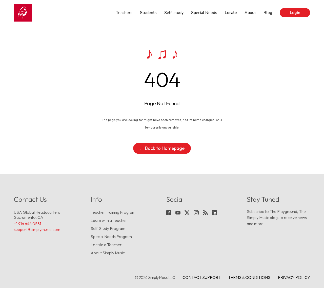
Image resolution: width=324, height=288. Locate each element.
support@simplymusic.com (37, 229)
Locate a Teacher (106, 244)
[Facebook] (168, 212)
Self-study (174, 12)
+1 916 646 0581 (27, 223)
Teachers (124, 12)
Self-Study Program (108, 228)
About (250, 12)
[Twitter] (187, 212)
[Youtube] (177, 212)
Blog (268, 12)
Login (295, 12)
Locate (231, 12)
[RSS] (205, 212)
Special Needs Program (111, 236)
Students (148, 12)
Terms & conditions (249, 277)
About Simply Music (108, 252)
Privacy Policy (294, 277)
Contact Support (201, 277)
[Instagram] (196, 212)
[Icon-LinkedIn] (214, 212)
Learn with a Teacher (109, 220)
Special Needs (204, 12)
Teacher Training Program (113, 212)
